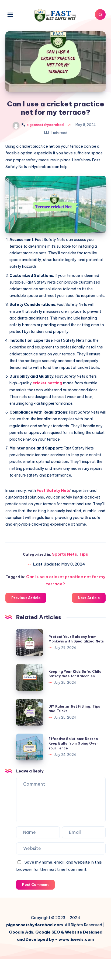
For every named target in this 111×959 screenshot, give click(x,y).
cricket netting (47, 383)
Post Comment (35, 884)
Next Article (89, 598)
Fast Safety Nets (53, 490)
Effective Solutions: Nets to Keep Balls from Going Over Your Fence (73, 743)
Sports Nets (64, 554)
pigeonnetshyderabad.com (34, 924)
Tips (83, 554)
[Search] (100, 14)
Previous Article (25, 598)
